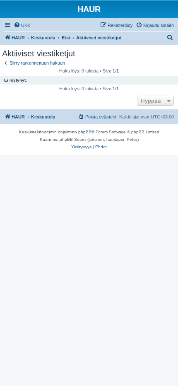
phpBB (84, 132)
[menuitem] (22, 25)
